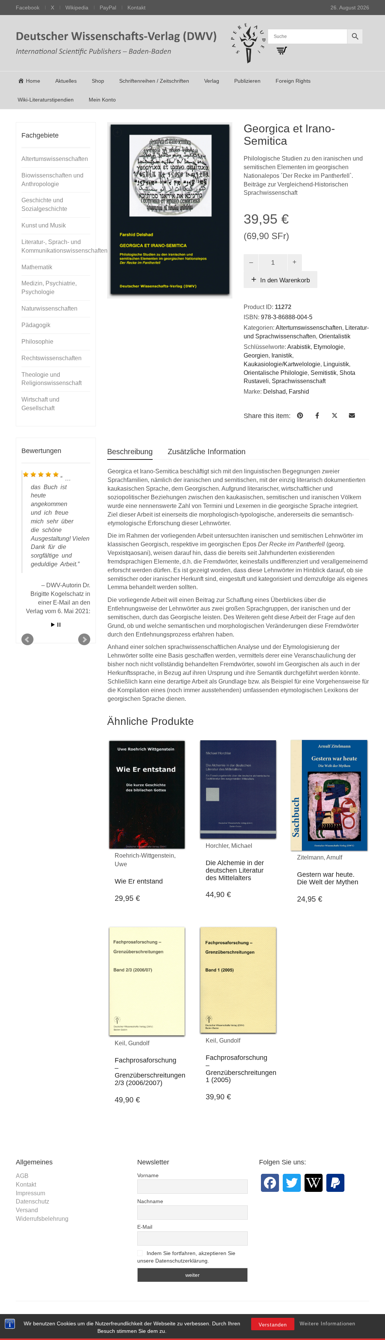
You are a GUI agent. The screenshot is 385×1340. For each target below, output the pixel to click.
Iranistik (281, 355)
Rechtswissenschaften (51, 358)
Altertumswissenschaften (309, 327)
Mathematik (36, 267)
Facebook (27, 8)
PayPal (108, 8)
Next (84, 640)
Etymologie (329, 347)
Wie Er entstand (139, 881)
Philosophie (37, 341)
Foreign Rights (293, 81)
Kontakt (136, 8)
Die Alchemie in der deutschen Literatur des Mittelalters (235, 870)
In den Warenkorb (285, 280)
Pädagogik (35, 325)
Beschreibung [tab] (130, 451)
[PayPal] (335, 1183)
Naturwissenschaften (49, 308)
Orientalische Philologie (276, 373)
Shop (98, 81)
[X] (292, 1183)
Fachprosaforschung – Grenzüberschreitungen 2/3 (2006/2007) (150, 1071)
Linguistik (336, 364)
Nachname (150, 1201)
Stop (59, 625)
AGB (22, 1176)
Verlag (211, 81)
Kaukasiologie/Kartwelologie (282, 364)
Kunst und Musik (43, 225)
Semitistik (323, 373)
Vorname (148, 1175)
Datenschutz (32, 1201)
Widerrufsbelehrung (42, 1219)
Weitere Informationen (327, 1323)
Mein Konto (102, 100)
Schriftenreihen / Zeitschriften (154, 81)
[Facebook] (270, 1183)
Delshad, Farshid (286, 391)
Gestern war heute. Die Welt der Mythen (327, 878)
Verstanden (273, 1325)
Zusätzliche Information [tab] (207, 451)
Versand (27, 1210)
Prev (27, 640)
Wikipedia (76, 8)
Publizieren (247, 81)
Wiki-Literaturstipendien (46, 100)
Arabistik (299, 347)
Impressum (30, 1193)
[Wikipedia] (314, 1183)
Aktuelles (66, 81)
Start (53, 625)
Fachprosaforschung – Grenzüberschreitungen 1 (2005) (241, 1069)
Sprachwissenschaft (299, 381)
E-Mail (144, 1227)
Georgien (256, 355)
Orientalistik (334, 336)
